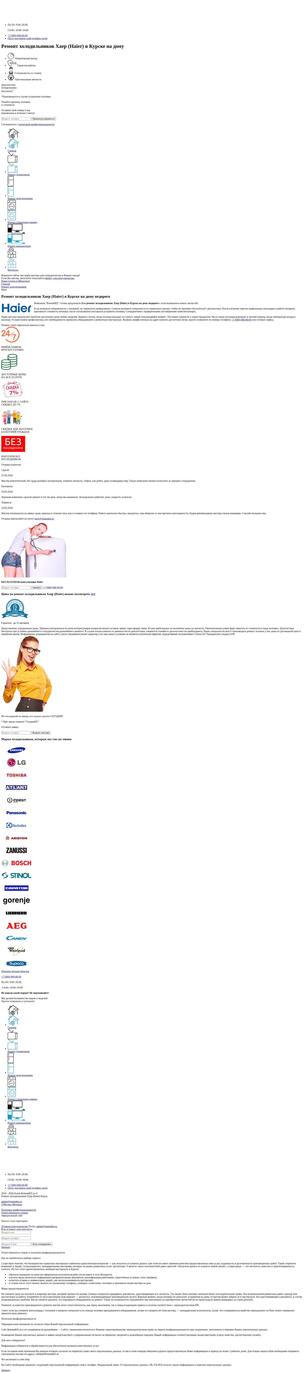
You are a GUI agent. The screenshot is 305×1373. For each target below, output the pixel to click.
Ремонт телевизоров (19, 174)
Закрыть (5, 1247)
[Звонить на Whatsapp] (10, 19)
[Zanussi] (16, 855)
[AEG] (16, 930)
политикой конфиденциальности (36, 124)
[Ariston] (16, 843)
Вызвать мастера (41, 733)
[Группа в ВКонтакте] (4, 19)
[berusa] (16, 968)
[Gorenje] (16, 905)
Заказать (37, 587)
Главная (12, 150)
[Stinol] (16, 880)
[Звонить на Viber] (16, 19)
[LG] (16, 767)
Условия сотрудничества (14, 1226)
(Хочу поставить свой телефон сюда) (27, 38)
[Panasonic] (16, 817)
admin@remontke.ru (11, 1201)
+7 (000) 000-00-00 (17, 35)
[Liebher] (16, 918)
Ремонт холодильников (20, 198)
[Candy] (16, 943)
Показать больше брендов (15, 971)
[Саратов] (16, 893)
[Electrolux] (16, 830)
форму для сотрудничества (59, 278)
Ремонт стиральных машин (22, 222)
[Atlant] (16, 792)
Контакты (13, 270)
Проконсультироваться (44, 119)
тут (93, 594)
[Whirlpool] (16, 956)
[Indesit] (16, 805)
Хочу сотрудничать (42, 1244)
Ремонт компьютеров (19, 246)
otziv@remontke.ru (44, 518)
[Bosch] (16, 868)
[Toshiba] (16, 780)
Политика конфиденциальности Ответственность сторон (18, 1211)
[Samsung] (16, 755)
